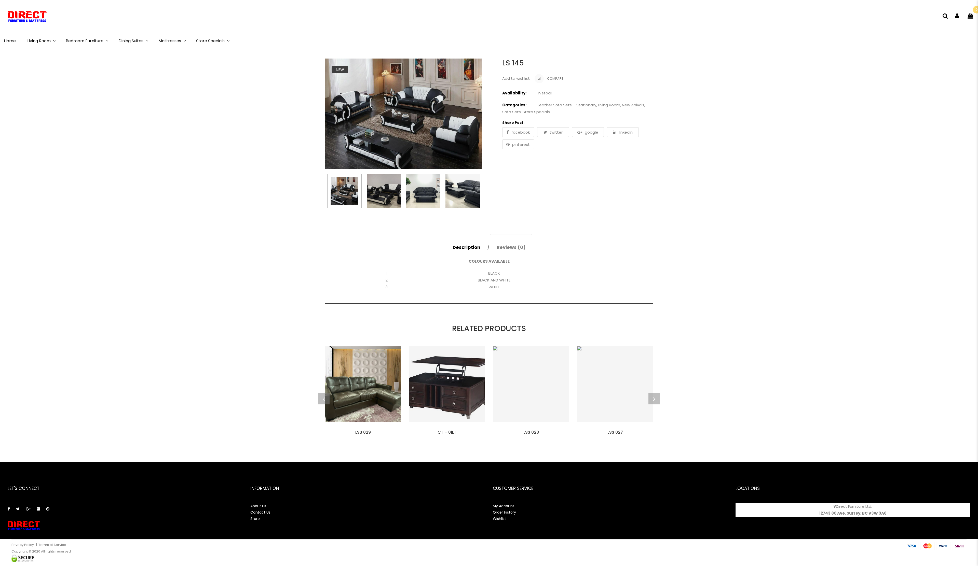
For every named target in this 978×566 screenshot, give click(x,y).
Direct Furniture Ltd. (854, 506)
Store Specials (210, 41)
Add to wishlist (516, 78)
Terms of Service (52, 544)
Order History (504, 512)
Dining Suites (130, 41)
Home (10, 41)
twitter (556, 132)
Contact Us (260, 512)
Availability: (514, 93)
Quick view (363, 428)
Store (255, 518)
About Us (258, 505)
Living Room (39, 41)
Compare (554, 78)
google (591, 132)
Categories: (514, 105)
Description (466, 247)
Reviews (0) (511, 247)
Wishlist (499, 518)
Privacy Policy (23, 544)
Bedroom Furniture (84, 41)
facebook (520, 132)
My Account (503, 505)
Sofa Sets (511, 112)
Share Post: (513, 122)
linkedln (626, 132)
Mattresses (169, 41)
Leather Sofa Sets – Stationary (567, 105)
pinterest (521, 144)
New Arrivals (633, 105)
